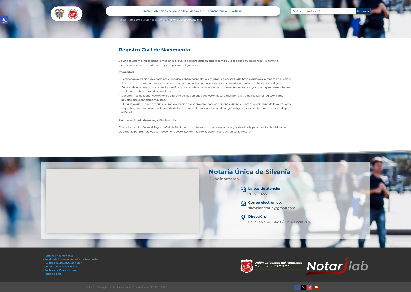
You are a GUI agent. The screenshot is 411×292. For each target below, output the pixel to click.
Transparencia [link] (217, 11)
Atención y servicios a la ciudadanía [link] (177, 11)
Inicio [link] (147, 11)
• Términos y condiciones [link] (58, 255)
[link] (4, 20)
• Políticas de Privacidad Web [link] (60, 270)
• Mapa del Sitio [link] (52, 273)
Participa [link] (236, 11)
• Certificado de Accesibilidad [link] (60, 266)
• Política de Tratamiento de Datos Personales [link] (71, 259)
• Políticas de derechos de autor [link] (62, 262)
